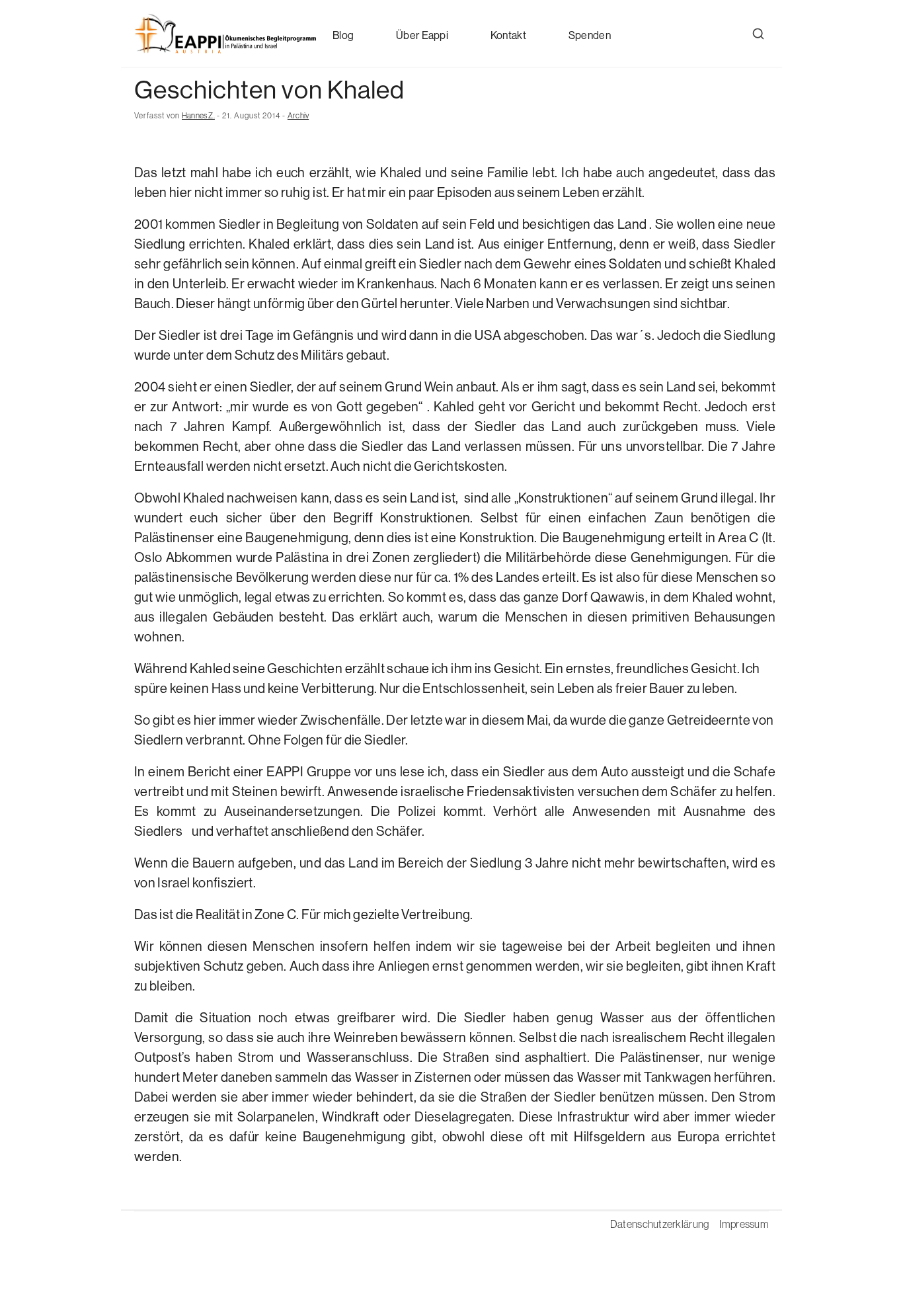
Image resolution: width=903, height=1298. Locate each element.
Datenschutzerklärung (659, 1224)
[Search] (758, 33)
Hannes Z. (198, 115)
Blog (343, 35)
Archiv (298, 115)
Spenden (590, 35)
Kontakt (508, 35)
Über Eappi (422, 35)
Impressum (744, 1224)
